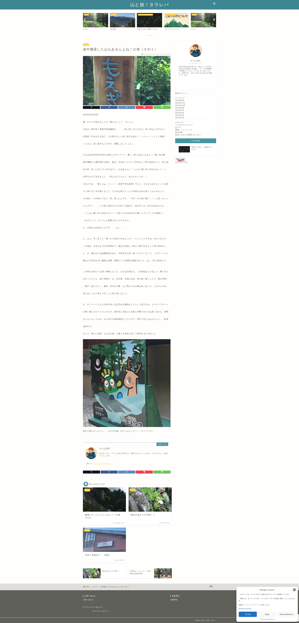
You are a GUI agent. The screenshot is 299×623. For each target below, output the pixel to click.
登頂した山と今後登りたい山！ (188, 135)
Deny (267, 614)
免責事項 (173, 600)
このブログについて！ (184, 125)
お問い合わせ (88, 600)
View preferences (286, 614)
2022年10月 (180, 105)
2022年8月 (179, 108)
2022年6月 (179, 113)
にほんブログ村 (181, 162)
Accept (248, 614)
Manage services (245, 608)
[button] (294, 590)
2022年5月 (179, 115)
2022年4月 (179, 118)
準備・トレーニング (183, 130)
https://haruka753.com (104, 463)
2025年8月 (179, 100)
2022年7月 (179, 110)
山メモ (86, 44)
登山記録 (179, 132)
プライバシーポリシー (251, 605)
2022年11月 (180, 103)
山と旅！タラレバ (149, 4)
